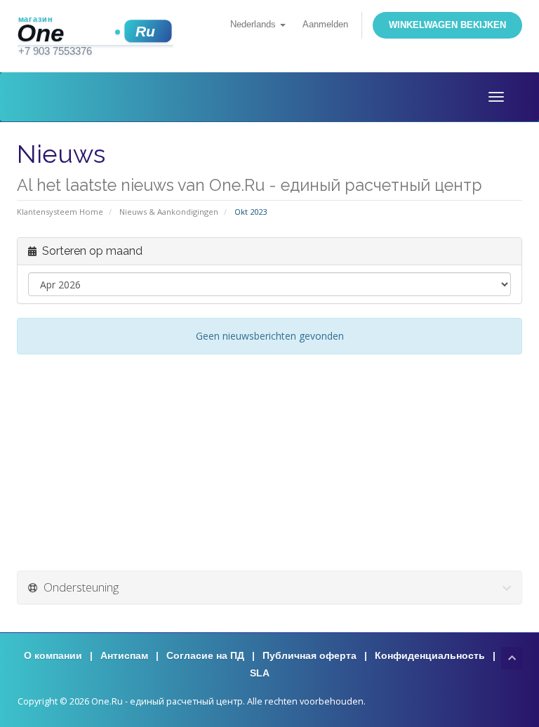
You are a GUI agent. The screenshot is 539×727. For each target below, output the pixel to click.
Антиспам (124, 655)
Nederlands (254, 24)
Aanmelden (325, 24)
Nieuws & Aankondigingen (168, 211)
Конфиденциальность (430, 655)
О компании (53, 655)
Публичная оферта (309, 655)
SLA (260, 673)
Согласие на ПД (205, 655)
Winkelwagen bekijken (447, 25)
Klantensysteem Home (60, 211)
